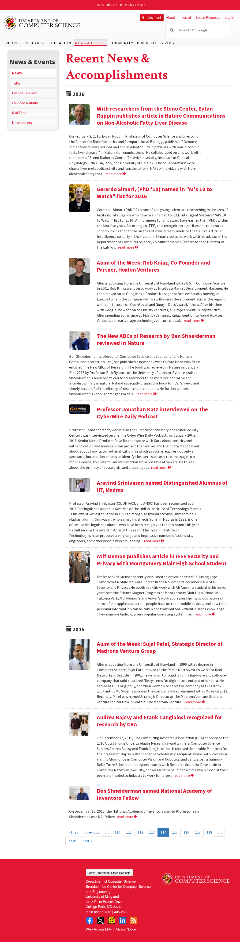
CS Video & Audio (25, 102)
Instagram (111, 920)
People (13, 43)
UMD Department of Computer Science (42, 23)
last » (87, 840)
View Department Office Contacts (109, 873)
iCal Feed (19, 112)
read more (114, 173)
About (170, 17)
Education (60, 43)
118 (209, 832)
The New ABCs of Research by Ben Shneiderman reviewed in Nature (156, 339)
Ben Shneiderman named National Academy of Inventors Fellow (154, 794)
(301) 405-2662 (116, 911)
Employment (151, 17)
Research (34, 43)
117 (198, 832)
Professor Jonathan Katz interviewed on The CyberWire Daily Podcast (152, 413)
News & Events (90, 43)
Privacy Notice (125, 929)
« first (73, 832)
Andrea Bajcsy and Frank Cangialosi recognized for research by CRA (159, 721)
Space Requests (207, 17)
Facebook (89, 920)
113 (152, 832)
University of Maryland (120, 5)
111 (129, 832)
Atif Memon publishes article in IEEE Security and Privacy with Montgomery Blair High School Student (162, 560)
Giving (167, 43)
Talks (16, 83)
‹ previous (91, 832)
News (17, 73)
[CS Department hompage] (195, 877)
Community (121, 43)
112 (140, 832)
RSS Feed (133, 920)
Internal (185, 17)
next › (72, 840)
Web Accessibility (99, 929)
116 (186, 832)
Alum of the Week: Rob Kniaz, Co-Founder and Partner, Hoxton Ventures (153, 266)
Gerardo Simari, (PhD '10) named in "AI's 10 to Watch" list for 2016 (154, 192)
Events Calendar (25, 93)
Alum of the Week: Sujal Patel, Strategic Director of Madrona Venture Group (159, 647)
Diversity (147, 43)
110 (117, 832)
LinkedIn (122, 920)
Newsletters (22, 122)
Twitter (100, 920)
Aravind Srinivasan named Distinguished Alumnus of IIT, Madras (162, 486)
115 (175, 832)
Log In (229, 17)
